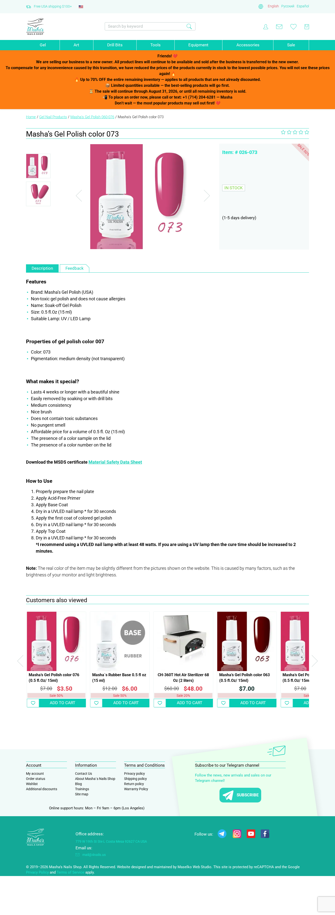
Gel (43, 44)
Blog (78, 784)
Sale (291, 44)
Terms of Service (70, 872)
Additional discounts (41, 789)
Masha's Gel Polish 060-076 (92, 117)
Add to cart (62, 702)
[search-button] (189, 26)
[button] (33, 703)
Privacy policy (134, 773)
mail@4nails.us (94, 855)
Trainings (82, 789)
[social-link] (222, 834)
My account (35, 773)
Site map (81, 794)
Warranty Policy (136, 789)
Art (76, 44)
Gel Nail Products (53, 117)
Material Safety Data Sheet (115, 462)
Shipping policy (135, 779)
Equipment (198, 44)
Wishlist (32, 784)
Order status (35, 779)
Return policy (134, 784)
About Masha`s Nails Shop (95, 779)
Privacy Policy (37, 872)
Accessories (247, 44)
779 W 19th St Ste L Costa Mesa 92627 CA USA (111, 841)
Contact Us (83, 773)
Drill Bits (115, 44)
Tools (155, 44)
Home (31, 117)
